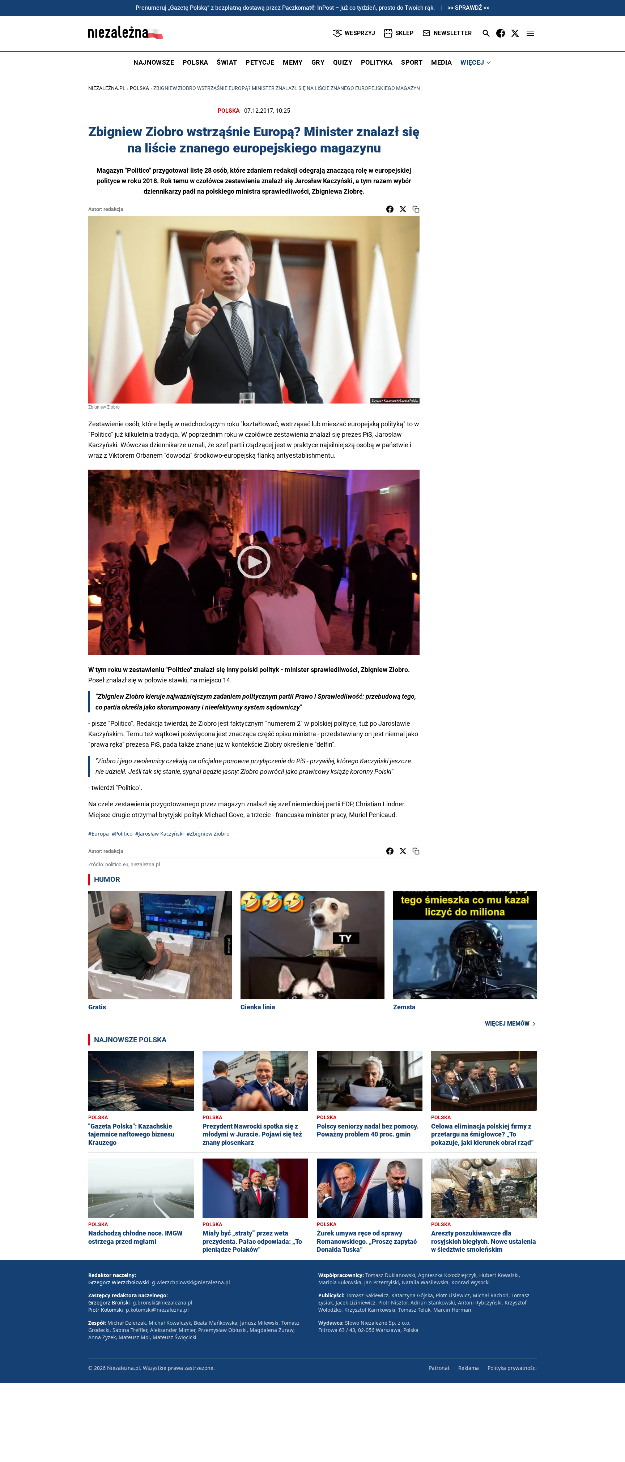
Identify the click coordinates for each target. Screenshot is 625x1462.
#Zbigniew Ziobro (208, 833)
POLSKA (195, 62)
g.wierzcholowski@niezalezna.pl (191, 1282)
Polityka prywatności (512, 1367)
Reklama (468, 1367)
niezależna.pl (107, 88)
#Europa (98, 833)
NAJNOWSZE (153, 62)
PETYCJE (260, 62)
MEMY (293, 62)
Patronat (439, 1367)
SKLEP (404, 33)
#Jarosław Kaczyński (159, 833)
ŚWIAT (227, 62)
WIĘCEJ (472, 62)
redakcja (113, 209)
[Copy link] (416, 209)
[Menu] (530, 33)
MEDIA (441, 62)
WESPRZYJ (360, 33)
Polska (139, 88)
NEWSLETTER (453, 33)
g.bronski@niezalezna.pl (162, 1302)
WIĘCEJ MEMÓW (507, 1023)
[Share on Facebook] (390, 209)
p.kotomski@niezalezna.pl (157, 1309)
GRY (317, 62)
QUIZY (342, 62)
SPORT (411, 62)
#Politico (122, 833)
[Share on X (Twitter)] (403, 209)
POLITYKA (376, 62)
